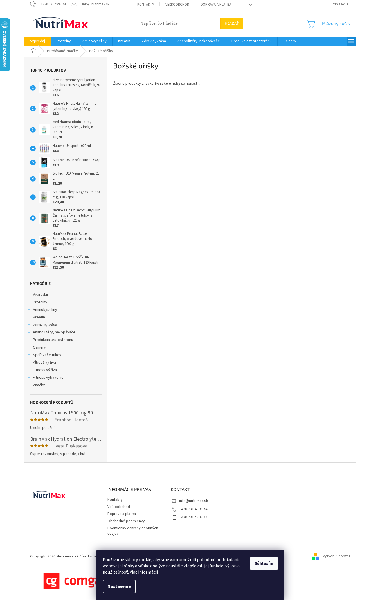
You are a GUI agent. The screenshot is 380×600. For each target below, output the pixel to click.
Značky (39, 385)
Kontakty (145, 4)
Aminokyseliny (45, 310)
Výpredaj (40, 294)
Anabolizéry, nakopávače (54, 332)
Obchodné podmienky (126, 521)
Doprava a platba (216, 4)
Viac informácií (144, 572)
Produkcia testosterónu (53, 340)
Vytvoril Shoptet (336, 556)
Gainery (39, 347)
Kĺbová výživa (44, 362)
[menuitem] (37, 41)
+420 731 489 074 (193, 509)
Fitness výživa (45, 370)
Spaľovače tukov (47, 355)
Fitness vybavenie (48, 377)
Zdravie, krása (45, 325)
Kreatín (39, 317)
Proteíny (40, 302)
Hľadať (232, 23)
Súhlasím (264, 563)
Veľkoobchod (177, 4)
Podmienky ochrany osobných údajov (132, 530)
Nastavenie (119, 586)
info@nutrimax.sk (193, 501)
